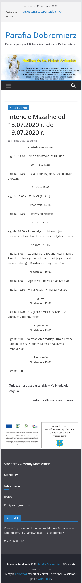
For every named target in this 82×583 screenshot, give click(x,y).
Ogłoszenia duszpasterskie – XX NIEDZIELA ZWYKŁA (42, 14)
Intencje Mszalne (19, 108)
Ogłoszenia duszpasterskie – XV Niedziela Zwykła (38, 388)
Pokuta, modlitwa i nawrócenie (51, 400)
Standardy (11, 475)
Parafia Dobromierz (41, 35)
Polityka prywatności (18, 505)
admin (33, 140)
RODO (8, 497)
